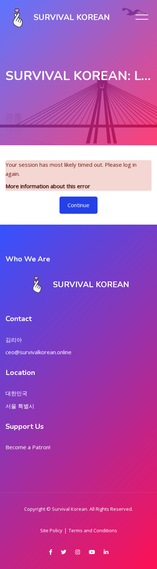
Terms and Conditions (93, 530)
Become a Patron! (27, 447)
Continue (78, 205)
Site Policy (51, 530)
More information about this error (47, 186)
